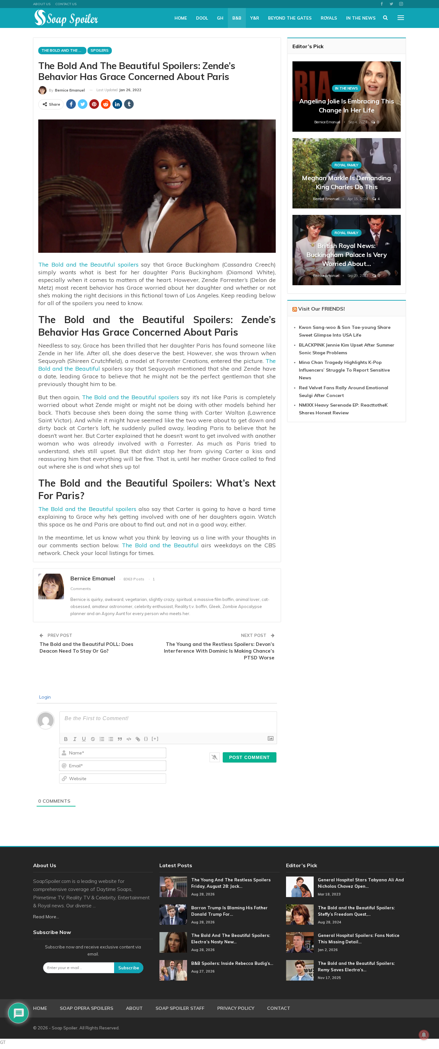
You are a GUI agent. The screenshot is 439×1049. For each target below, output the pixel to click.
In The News (361, 18)
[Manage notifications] (424, 1035)
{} (146, 738)
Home (181, 18)
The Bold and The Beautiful (63, 50)
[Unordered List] (110, 739)
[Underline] (83, 739)
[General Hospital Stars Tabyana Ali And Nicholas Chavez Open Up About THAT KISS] (300, 887)
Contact (278, 1008)
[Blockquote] (119, 739)
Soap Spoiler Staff (180, 1008)
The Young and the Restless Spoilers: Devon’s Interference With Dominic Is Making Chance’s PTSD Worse (219, 651)
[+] (155, 738)
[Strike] (92, 739)
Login (44, 697)
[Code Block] (128, 739)
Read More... (46, 917)
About (134, 1008)
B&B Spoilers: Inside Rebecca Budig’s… (232, 963)
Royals (329, 18)
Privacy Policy (235, 1008)
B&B (236, 18)
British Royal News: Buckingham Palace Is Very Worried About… (346, 255)
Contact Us (65, 4)
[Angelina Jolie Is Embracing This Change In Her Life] (346, 96)
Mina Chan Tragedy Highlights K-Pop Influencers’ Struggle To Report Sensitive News (344, 370)
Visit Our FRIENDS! (321, 308)
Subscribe (128, 967)
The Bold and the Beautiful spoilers (88, 264)
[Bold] (65, 739)
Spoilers (100, 50)
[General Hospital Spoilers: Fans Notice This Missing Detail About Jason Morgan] (300, 942)
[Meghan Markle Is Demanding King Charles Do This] (346, 173)
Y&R (254, 18)
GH (220, 18)
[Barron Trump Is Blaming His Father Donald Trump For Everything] (173, 914)
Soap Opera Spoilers (86, 1008)
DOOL (202, 18)
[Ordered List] (101, 739)
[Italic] (74, 739)
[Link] (137, 739)
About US (41, 4)
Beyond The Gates (290, 18)
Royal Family (346, 165)
